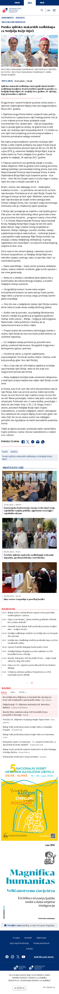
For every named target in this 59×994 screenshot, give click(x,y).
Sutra (12, 692)
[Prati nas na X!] (18, 956)
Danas (4, 692)
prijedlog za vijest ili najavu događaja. (31, 925)
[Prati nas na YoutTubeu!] (23, 956)
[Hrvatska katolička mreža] (20, 968)
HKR (42, 2)
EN (48, 10)
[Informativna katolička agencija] (37, 968)
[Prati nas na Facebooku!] (7, 956)
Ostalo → (23, 692)
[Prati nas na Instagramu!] (12, 956)
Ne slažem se (49, 987)
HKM (17, 2)
